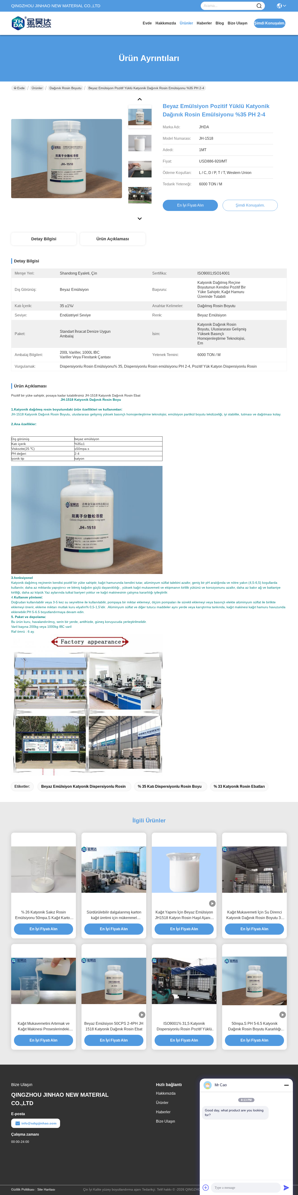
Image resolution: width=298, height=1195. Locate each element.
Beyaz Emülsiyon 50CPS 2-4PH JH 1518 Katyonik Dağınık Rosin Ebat (113, 1026)
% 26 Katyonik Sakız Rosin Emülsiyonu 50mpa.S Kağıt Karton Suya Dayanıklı (43, 915)
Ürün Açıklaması (112, 239)
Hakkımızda (166, 23)
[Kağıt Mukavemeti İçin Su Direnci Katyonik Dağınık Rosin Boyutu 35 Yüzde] (254, 869)
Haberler (204, 23)
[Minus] (286, 1085)
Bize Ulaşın (237, 23)
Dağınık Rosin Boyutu (65, 88)
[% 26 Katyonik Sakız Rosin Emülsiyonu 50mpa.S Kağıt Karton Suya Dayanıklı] (43, 869)
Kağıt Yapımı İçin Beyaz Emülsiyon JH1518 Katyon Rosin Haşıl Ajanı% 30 (184, 915)
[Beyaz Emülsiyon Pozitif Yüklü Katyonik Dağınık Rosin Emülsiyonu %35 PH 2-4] (66, 158)
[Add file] (206, 1187)
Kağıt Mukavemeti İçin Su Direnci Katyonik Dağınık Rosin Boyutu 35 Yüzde (254, 915)
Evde (147, 23)
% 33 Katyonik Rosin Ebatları (239, 786)
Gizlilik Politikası (22, 1189)
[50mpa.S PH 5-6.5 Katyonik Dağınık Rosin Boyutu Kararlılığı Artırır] (254, 981)
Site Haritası (46, 1189)
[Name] (259, 6)
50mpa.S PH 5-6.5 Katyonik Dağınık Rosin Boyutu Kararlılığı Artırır (254, 1027)
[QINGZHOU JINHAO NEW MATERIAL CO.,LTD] (36, 23)
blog (220, 23)
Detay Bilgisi (43, 239)
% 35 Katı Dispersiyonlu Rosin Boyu (170, 786)
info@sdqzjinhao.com (38, 1123)
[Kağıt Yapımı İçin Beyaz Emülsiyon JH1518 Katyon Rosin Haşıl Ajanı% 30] (184, 870)
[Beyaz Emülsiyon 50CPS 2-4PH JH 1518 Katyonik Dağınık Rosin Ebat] (113, 981)
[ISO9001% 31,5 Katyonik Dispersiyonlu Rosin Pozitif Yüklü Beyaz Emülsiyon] (184, 981)
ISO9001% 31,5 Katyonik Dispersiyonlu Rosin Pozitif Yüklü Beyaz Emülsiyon (184, 1027)
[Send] (286, 1187)
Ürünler (186, 23)
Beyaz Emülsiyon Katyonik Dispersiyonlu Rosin (83, 786)
